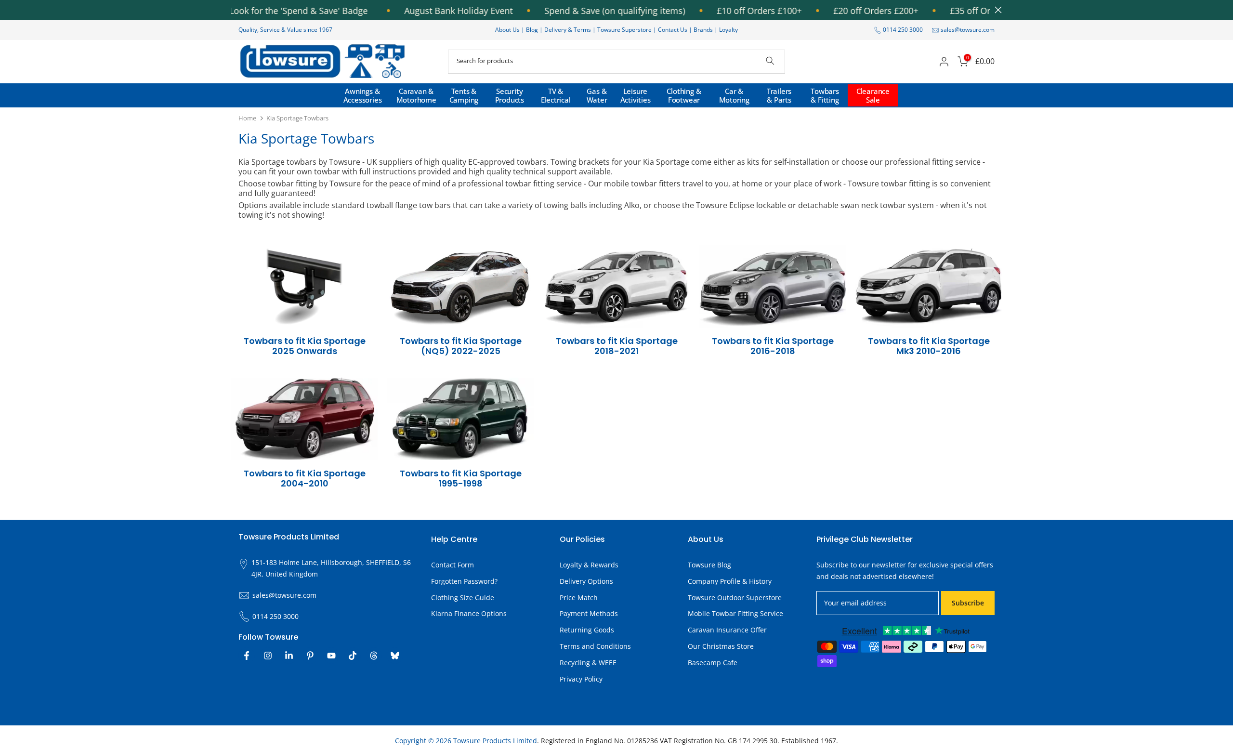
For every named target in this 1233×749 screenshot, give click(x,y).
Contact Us (672, 30)
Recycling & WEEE (588, 662)
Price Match (579, 597)
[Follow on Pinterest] (310, 655)
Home (247, 118)
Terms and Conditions (595, 646)
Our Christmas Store (721, 646)
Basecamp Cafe (712, 662)
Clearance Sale (873, 95)
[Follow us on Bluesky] (395, 655)
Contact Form (452, 564)
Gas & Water (597, 95)
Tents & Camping (464, 95)
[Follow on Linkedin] (289, 655)
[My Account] (944, 61)
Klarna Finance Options (469, 613)
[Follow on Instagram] (268, 655)
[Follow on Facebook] (246, 655)
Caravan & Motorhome (416, 95)
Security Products (509, 95)
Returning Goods (587, 629)
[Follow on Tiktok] (352, 655)
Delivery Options (586, 581)
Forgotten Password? (464, 581)
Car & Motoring (734, 95)
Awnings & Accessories (362, 95)
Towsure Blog (709, 564)
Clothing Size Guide (462, 597)
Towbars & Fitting (825, 95)
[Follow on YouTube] (331, 655)
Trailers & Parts (779, 95)
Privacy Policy (581, 678)
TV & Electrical (556, 95)
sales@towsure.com (968, 30)
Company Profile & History (730, 581)
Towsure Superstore (624, 30)
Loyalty (728, 30)
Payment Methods (589, 613)
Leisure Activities (635, 95)
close (996, 9)
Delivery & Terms (567, 30)
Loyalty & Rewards (589, 564)
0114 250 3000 (903, 30)
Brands (703, 30)
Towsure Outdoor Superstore (735, 597)
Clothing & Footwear (684, 95)
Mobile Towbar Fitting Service (735, 613)
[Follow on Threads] (374, 655)
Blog (532, 30)
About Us (507, 30)
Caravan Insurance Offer (727, 629)
